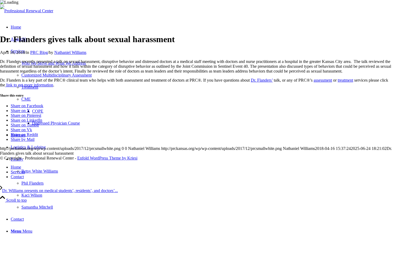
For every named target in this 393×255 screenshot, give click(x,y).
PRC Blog (39, 52)
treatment (345, 80)
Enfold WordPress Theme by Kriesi (107, 158)
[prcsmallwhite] (26, 11)
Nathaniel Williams (70, 52)
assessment (323, 80)
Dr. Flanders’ (262, 80)
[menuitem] (202, 183)
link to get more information (29, 85)
